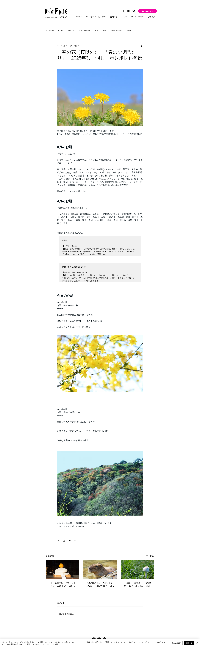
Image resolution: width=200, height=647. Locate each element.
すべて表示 (150, 556)
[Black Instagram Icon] (128, 11)
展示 (96, 30)
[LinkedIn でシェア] (70, 540)
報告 (104, 30)
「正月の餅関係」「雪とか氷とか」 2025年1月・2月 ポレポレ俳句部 (62, 584)
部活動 (129, 30)
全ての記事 (50, 30)
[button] (151, 30)
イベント (71, 30)
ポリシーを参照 (52, 644)
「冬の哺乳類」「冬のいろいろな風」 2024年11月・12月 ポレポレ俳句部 (100, 584)
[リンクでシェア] (75, 540)
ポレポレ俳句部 (116, 30)
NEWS (60, 30)
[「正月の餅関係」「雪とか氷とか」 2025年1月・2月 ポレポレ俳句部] (62, 569)
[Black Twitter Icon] (133, 11)
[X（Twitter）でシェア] (64, 540)
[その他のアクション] (141, 45)
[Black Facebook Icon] (123, 11)
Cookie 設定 (176, 643)
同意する (189, 643)
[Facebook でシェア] (58, 540)
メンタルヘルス (84, 30)
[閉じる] (197, 643)
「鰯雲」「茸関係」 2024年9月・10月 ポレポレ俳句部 (137, 584)
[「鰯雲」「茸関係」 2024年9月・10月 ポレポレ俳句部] (137, 569)
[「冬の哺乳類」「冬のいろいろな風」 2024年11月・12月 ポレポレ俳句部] (100, 569)
